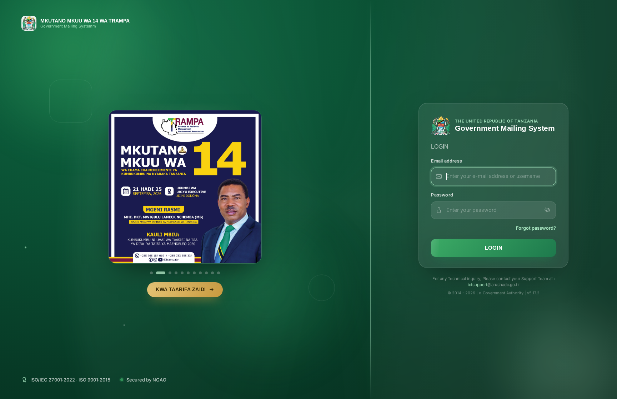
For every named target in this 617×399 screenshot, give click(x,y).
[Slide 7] (194, 272)
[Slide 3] (170, 272)
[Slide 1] (151, 272)
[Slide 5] (182, 272)
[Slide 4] (176, 272)
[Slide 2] (160, 272)
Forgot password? (536, 228)
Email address (446, 161)
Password (442, 195)
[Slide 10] (212, 272)
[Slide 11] (218, 272)
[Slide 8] (200, 272)
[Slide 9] (206, 272)
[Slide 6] (188, 272)
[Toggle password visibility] (547, 210)
